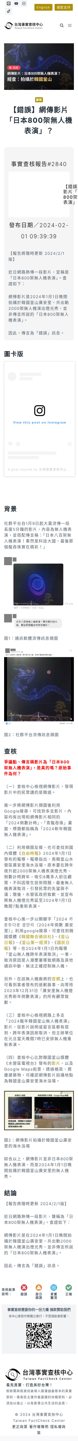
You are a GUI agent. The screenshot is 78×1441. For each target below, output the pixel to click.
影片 (56, 1063)
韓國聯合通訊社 (36, 936)
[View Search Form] (62, 25)
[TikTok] (8, 11)
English (43, 7)
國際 (39, 99)
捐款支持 (64, 7)
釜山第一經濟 (35, 942)
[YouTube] (16, 3)
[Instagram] (23, 3)
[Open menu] (70, 25)
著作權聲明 (39, 1426)
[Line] (8, 3)
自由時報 (30, 853)
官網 (56, 979)
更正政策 (20, 1426)
